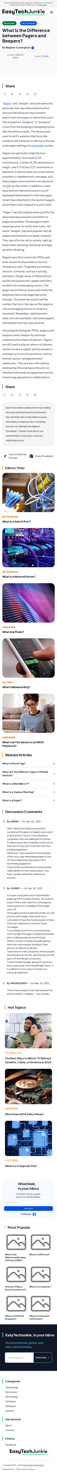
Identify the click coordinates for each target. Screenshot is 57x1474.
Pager (7, 103)
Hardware (8, 627)
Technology (13, 1052)
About (8, 1425)
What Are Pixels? (13, 632)
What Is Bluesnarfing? (16, 687)
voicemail (38, 145)
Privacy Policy (8, 1469)
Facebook (10, 1444)
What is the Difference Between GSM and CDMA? (15, 1257)
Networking (10, 516)
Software (11, 1160)
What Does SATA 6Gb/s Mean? (24, 1114)
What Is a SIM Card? (39, 1254)
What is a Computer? (40, 1286)
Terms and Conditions (25, 1469)
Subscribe (28, 1208)
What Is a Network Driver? (19, 576)
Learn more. (42, 5)
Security (8, 682)
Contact (9, 1430)
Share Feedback (44, 456)
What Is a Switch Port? (16, 521)
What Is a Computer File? (21, 1166)
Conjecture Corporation (33, 1465)
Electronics (11, 1392)
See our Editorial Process (17, 456)
